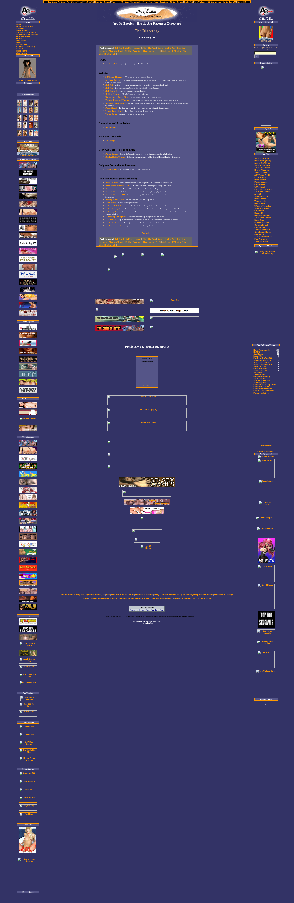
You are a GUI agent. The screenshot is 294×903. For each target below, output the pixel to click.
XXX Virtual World (262, 175)
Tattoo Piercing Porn (262, 364)
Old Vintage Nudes (262, 232)
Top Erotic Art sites (28, 156)
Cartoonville (259, 184)
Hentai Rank (259, 203)
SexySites (164, 2)
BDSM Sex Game (261, 223)
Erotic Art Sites (260, 368)
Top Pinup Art (259, 383)
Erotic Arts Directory (262, 389)
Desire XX (258, 213)
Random (155, 610)
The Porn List (259, 374)
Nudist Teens (260, 199)
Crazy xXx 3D (117, 2)
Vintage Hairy (260, 201)
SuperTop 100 (259, 366)
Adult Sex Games (262, 168)
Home (141, 610)
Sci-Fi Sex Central (262, 192)
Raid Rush (259, 234)
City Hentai (259, 211)
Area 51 (257, 194)
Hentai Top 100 (229, 2)
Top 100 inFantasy (261, 381)
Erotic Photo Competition (264, 385)
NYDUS (256, 352)
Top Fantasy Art (261, 196)
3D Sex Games (176, 2)
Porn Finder (259, 227)
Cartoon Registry (262, 225)
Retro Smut (259, 220)
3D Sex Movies (214, 2)
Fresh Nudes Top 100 (262, 358)
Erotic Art (188, 2)
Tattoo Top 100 (260, 370)
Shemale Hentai (261, 242)
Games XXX (259, 187)
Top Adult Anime (262, 208)
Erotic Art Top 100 (261, 387)
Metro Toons (260, 177)
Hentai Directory (261, 170)
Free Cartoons (260, 239)
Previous (134, 610)
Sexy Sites (258, 372)
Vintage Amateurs (262, 230)
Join (148, 610)
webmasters (266, 446)
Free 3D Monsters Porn (263, 391)
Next (162, 610)
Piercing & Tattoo (261, 393)
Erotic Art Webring (261, 377)
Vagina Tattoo (259, 379)
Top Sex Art (88, 2)
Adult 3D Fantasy (262, 165)
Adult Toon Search (262, 218)
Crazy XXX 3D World (263, 189)
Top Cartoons (200, 2)
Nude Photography (133, 2)
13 (266, 705)
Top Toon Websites (263, 237)
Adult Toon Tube (74, 2)
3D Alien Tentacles (262, 206)
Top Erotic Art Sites (57, 2)
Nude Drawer (260, 180)
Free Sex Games (102, 2)
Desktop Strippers (262, 215)
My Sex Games (260, 182)
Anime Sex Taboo (262, 163)
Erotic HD (241, 2)
